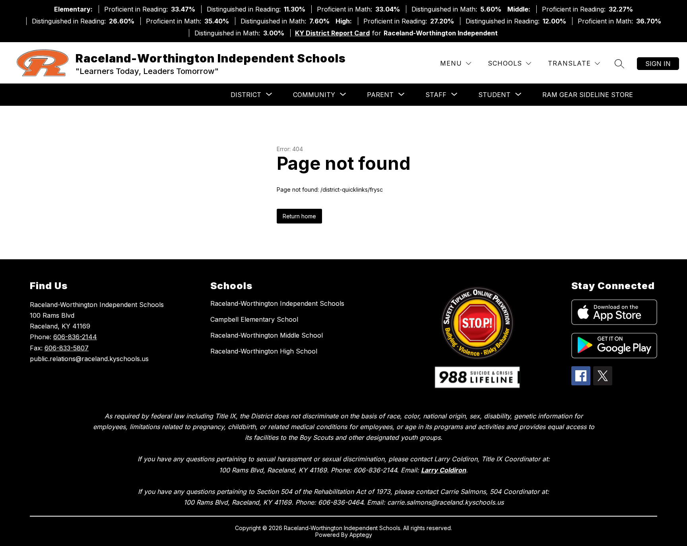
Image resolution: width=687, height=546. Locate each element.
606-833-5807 (67, 348)
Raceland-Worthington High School (263, 351)
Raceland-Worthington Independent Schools (277, 303)
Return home (299, 216)
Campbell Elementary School (254, 319)
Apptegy (360, 534)
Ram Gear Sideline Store (587, 95)
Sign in (658, 64)
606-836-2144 (75, 337)
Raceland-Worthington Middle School (266, 335)
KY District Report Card (332, 33)
